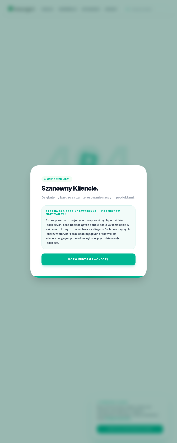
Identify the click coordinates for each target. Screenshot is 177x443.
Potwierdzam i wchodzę (88, 259)
